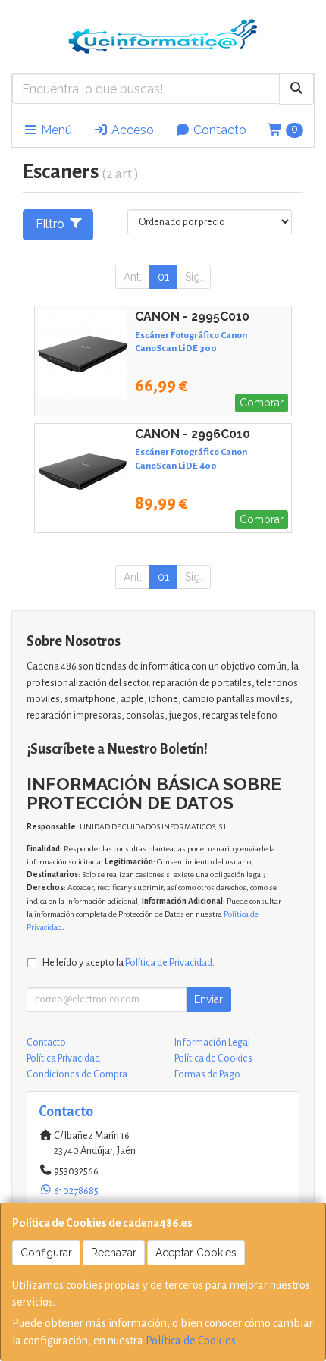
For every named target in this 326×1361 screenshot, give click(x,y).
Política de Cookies (191, 1340)
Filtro (50, 224)
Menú (55, 130)
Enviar (208, 999)
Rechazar (113, 1253)
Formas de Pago (207, 1074)
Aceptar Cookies (196, 1253)
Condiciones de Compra (77, 1074)
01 (163, 277)
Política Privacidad (63, 1058)
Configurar (46, 1253)
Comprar (262, 403)
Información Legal (212, 1042)
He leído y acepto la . (128, 962)
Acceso (131, 130)
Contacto (218, 130)
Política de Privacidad (168, 962)
